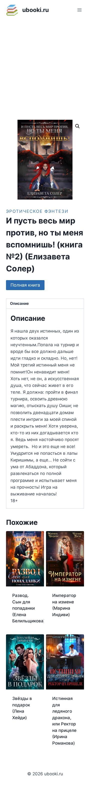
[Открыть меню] (79, 10)
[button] (77, 126)
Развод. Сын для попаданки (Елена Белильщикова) (28, 608)
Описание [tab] (19, 303)
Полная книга (25, 285)
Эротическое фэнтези (37, 211)
